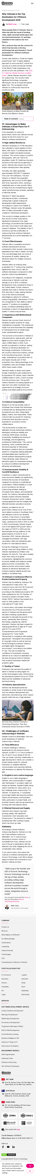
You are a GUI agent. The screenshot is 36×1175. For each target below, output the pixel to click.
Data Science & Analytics (10, 1046)
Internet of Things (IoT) (10, 1042)
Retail (23, 983)
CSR (3, 958)
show (21, 119)
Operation (25, 979)
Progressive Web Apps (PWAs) (12, 1026)
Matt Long (12, 24)
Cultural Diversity (7, 950)
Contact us (5, 927)
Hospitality (5, 987)
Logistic (24, 975)
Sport (23, 987)
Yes (30, 1166)
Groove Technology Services (14, 900)
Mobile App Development (10, 1018)
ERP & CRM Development (10, 1030)
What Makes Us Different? (11, 935)
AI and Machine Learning (10, 1034)
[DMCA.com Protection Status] (9, 1155)
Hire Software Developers (10, 1066)
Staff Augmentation (8, 1054)
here (26, 897)
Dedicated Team (7, 1058)
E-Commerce (6, 975)
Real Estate (25, 994)
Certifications (6, 943)
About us (5, 931)
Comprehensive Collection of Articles (14, 962)
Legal (3, 994)
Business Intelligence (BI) (10, 1038)
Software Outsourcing (9, 1062)
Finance (4, 983)
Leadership (5, 946)
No (30, 1171)
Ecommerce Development (11, 1022)
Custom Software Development (12, 1011)
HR (3, 991)
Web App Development (10, 1015)
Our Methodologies (8, 939)
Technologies (6, 954)
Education (5, 979)
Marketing (25, 991)
